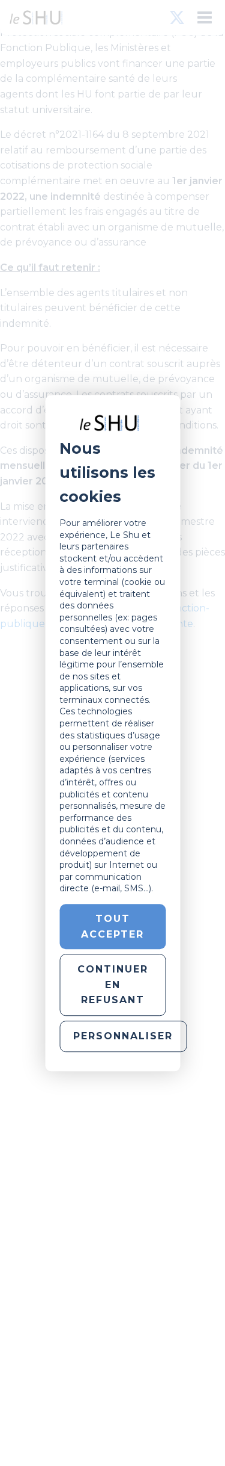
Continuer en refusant (112, 984)
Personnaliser (123, 1036)
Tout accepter (112, 926)
